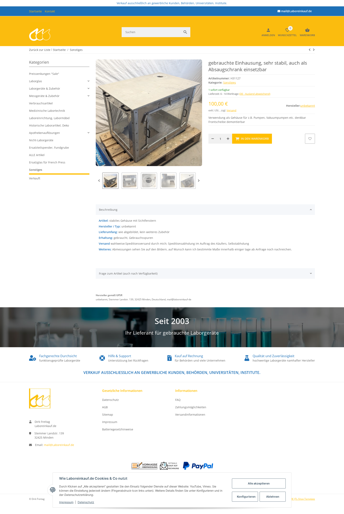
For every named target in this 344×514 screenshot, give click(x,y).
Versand (231, 110)
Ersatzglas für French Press (47, 162)
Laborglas (35, 81)
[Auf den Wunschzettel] (310, 139)
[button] (59, 81)
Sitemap (107, 414)
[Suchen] (185, 32)
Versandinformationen (190, 414)
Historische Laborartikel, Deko (49, 125)
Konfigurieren (246, 496)
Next (198, 181)
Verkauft (34, 178)
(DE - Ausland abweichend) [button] (254, 94)
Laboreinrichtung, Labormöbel (49, 118)
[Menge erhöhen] (228, 139)
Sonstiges (229, 82)
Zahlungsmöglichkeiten (190, 407)
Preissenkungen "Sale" (44, 74)
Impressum (66, 502)
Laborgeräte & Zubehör (44, 88)
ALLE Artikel (37, 155)
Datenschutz (86, 502)
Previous (99, 181)
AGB (105, 407)
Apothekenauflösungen (44, 133)
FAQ (178, 400)
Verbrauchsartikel (41, 103)
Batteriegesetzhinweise (117, 429)
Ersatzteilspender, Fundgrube (49, 147)
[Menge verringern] (212, 139)
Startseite (35, 11)
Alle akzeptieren (259, 483)
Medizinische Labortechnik (47, 111)
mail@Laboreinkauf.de (59, 445)
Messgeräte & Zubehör (44, 96)
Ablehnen (272, 496)
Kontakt (50, 11)
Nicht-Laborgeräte (41, 140)
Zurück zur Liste (39, 50)
